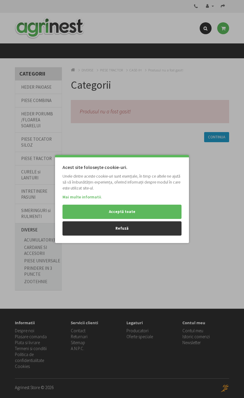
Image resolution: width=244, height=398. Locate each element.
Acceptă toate (122, 211)
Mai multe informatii (81, 197)
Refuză (122, 228)
